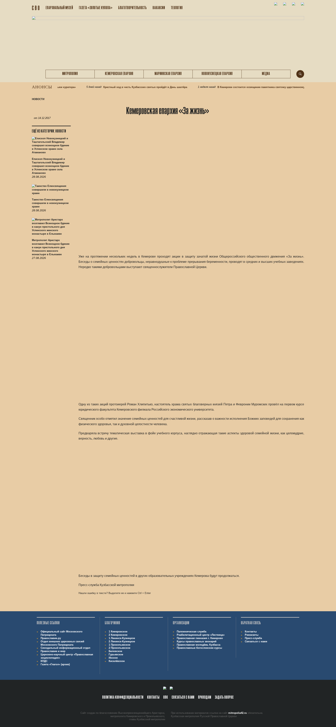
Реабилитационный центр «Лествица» (201, 634)
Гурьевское (116, 654)
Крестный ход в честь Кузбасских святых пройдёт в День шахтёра (136, 87)
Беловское (115, 651)
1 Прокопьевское (119, 644)
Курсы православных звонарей (196, 641)
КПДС (44, 661)
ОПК (165, 697)
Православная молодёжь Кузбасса (198, 644)
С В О (36, 8)
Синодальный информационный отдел (65, 647)
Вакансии (159, 8)
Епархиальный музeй (59, 8)
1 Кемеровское (118, 631)
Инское (113, 657)
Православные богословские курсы (199, 647)
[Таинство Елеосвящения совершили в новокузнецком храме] (51, 191)
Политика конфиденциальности (123, 697)
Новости (38, 99)
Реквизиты (251, 634)
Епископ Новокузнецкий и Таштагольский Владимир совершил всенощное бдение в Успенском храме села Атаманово (50, 166)
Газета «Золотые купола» (95, 8)
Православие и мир (53, 651)
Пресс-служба (253, 638)
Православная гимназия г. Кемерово (200, 638)
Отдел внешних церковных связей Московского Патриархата (62, 643)
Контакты (251, 631)
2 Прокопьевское (119, 647)
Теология (177, 8)
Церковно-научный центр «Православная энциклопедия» (67, 656)
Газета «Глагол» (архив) (55, 664)
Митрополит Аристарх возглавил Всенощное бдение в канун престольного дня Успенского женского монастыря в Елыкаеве (50, 247)
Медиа (266, 74)
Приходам (204, 697)
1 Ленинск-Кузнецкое (122, 638)
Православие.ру (51, 638)
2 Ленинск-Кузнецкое (122, 641)
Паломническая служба (191, 631)
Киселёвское (117, 661)
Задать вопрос (224, 697)
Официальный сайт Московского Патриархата (61, 633)
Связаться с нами (256, 641)
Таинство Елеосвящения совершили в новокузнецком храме (50, 203)
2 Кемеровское (118, 634)
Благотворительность (132, 8)
